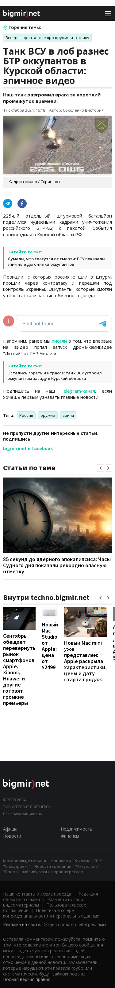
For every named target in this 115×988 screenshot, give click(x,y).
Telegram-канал (77, 391)
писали (59, 341)
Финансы (70, 836)
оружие (47, 415)
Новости (12, 836)
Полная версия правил (26, 979)
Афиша (10, 829)
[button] (100, 468)
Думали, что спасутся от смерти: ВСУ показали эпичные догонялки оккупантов (56, 261)
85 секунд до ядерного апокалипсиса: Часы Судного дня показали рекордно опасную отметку (57, 565)
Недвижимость (76, 829)
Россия (26, 415)
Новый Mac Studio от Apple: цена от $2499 (50, 646)
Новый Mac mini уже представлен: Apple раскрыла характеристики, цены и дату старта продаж (85, 661)
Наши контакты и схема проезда (37, 894)
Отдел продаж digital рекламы (75, 924)
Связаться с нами (21, 899)
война (68, 415)
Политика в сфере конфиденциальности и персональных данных (51, 913)
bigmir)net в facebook (28, 448)
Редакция (88, 894)
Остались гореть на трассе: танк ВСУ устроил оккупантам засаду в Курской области (54, 375)
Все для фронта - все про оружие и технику (47, 37)
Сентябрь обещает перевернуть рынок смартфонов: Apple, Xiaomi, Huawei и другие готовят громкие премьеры (19, 669)
